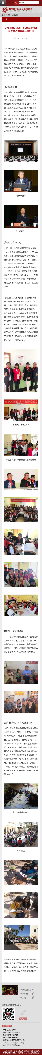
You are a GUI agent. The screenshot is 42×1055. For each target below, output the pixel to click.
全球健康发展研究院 (10, 1037)
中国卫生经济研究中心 (11, 1045)
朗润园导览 (26, 989)
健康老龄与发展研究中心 (12, 1032)
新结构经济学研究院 (10, 1035)
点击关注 (23, 1018)
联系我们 (25, 993)
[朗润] (10, 990)
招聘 (24, 997)
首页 (3, 15)
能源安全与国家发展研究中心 (13, 1040)
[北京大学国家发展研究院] (17, 10)
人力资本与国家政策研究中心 (13, 1042)
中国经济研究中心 (9, 1030)
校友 (8, 15)
